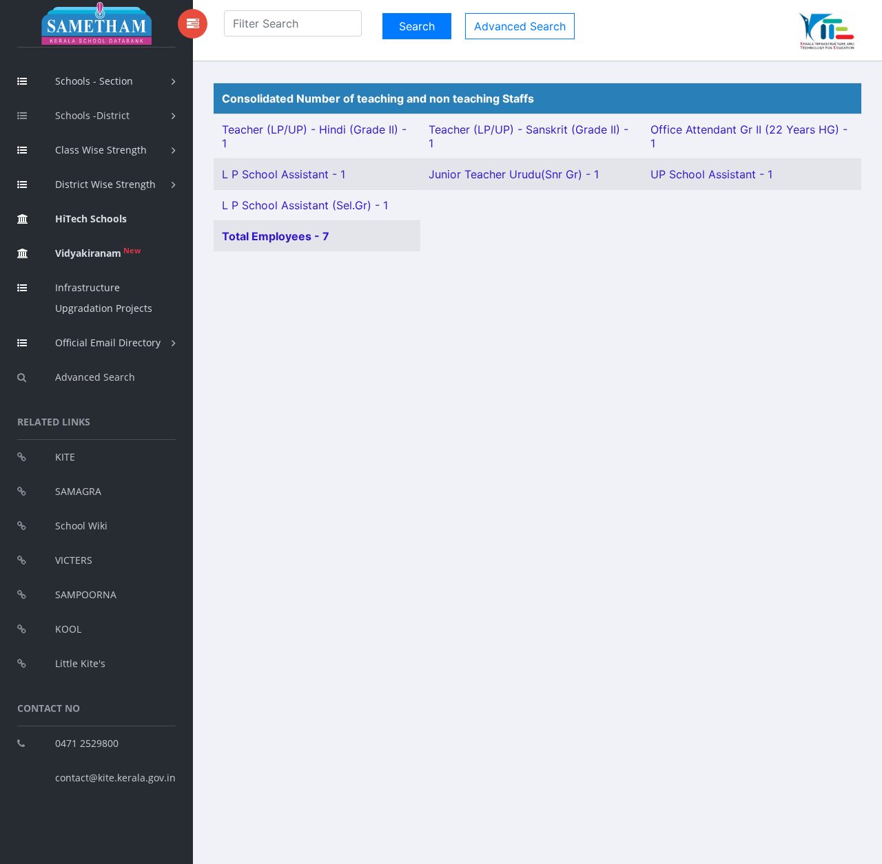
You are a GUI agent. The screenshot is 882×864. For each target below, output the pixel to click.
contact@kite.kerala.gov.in (115, 777)
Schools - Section (94, 80)
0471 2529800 (87, 743)
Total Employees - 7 (275, 236)
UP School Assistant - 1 (711, 174)
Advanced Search (95, 376)
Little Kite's (80, 663)
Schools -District (92, 115)
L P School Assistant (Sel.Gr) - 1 (305, 205)
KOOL (68, 628)
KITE (65, 456)
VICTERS (73, 560)
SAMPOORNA (85, 594)
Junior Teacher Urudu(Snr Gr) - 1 (514, 174)
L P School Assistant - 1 (283, 174)
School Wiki (81, 525)
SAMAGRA (78, 491)
